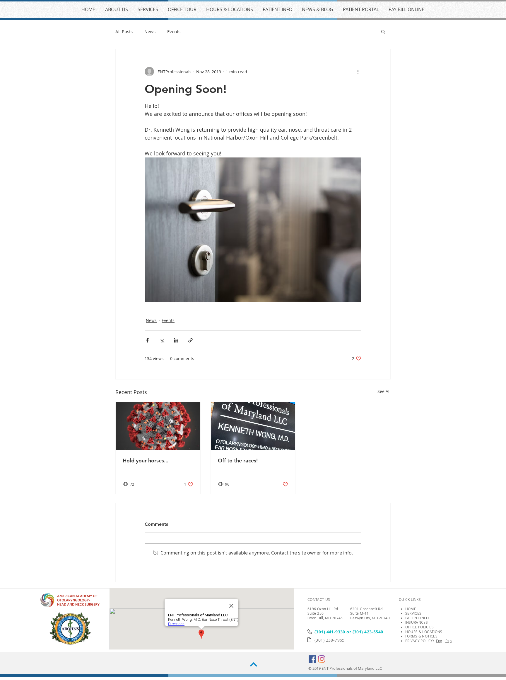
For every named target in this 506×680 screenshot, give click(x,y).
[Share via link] (190, 340)
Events (173, 31)
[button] (383, 31)
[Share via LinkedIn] (176, 340)
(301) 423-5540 (368, 632)
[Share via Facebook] (147, 340)
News (149, 31)
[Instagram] (321, 659)
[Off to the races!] (253, 426)
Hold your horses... (145, 460)
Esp (448, 640)
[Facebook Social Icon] (312, 659)
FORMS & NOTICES (421, 636)
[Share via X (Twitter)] (162, 340)
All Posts (124, 31)
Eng (439, 640)
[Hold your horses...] (158, 426)
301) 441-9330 (330, 632)
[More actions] (357, 71)
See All (384, 391)
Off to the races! (238, 460)
